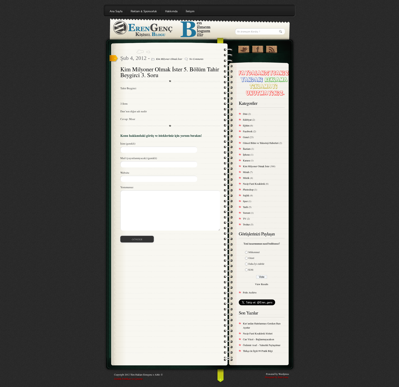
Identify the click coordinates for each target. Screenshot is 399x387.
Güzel (251, 258)
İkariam (246, 148)
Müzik (246, 177)
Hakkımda (171, 11)
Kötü (250, 269)
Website (124, 172)
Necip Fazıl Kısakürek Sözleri (257, 333)
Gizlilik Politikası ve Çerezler (128, 378)
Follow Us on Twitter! (244, 48)
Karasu (246, 160)
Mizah (246, 172)
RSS (271, 48)
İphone (246, 154)
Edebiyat (247, 119)
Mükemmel (254, 252)
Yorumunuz (126, 187)
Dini (245, 113)
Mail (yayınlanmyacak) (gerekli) (138, 158)
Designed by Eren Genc (276, 377)
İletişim (190, 11)
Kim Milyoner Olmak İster (169, 59)
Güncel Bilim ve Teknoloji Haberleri (260, 143)
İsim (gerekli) (127, 143)
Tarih (245, 207)
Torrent (246, 212)
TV (244, 218)
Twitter (246, 224)
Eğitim (246, 125)
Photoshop (248, 189)
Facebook (247, 131)
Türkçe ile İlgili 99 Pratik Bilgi (258, 350)
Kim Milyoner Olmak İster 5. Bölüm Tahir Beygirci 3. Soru (169, 72)
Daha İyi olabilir (256, 263)
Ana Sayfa (116, 11)
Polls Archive (249, 292)
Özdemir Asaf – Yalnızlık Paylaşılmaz (261, 345)
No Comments (196, 59)
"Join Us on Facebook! (258, 48)
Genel (246, 137)
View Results (261, 284)
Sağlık (246, 195)
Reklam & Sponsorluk (144, 11)
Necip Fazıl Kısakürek (254, 183)
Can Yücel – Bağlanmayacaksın (258, 339)
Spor (245, 201)
